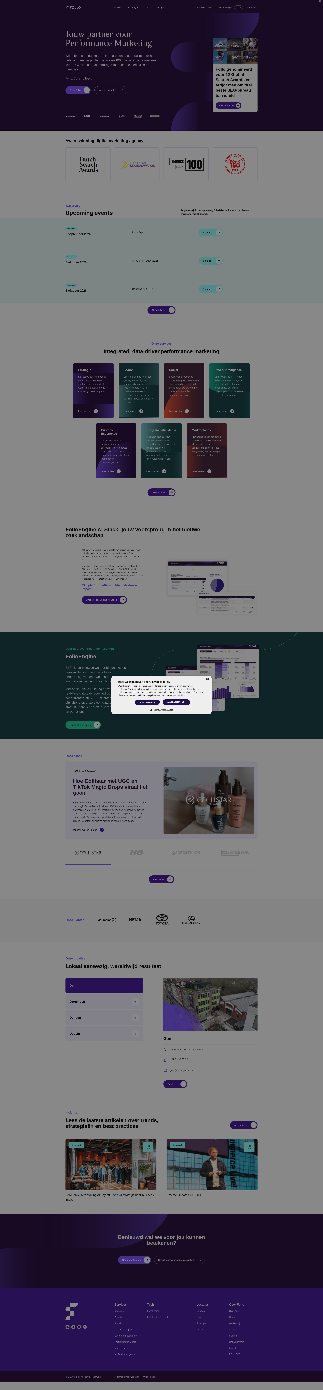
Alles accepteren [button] (176, 702)
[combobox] (207, 679)
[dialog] (161, 695)
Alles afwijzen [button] (147, 702)
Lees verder (178, 695)
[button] (161, 710)
